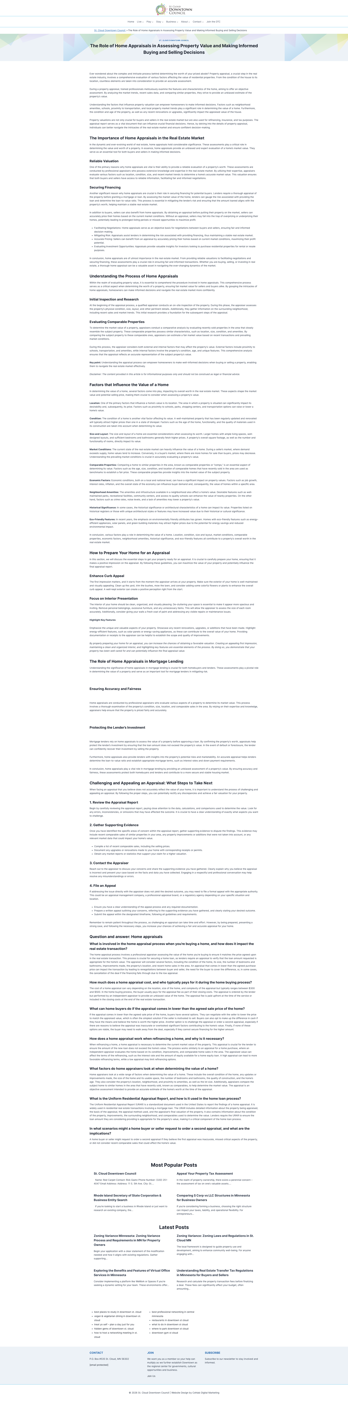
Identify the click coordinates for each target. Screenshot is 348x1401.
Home (131, 21)
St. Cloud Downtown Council (174, 40)
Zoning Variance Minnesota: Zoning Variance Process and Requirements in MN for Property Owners (127, 1240)
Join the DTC (213, 21)
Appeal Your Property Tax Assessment (205, 1173)
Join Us (151, 1376)
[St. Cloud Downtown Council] (174, 9)
